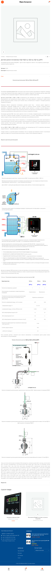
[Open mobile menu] (2, 2)
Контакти (20, 553)
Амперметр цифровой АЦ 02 (13, 517)
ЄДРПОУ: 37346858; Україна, (8, 533)
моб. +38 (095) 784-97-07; (8, 537)
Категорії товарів (38, 548)
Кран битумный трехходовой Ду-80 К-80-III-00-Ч (40, 541)
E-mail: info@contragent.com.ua (8, 541)
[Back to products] (47, 57)
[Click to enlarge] (3, 52)
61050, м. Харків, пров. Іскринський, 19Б (11, 535)
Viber (14, 537)
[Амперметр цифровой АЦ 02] (13, 504)
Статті (19, 558)
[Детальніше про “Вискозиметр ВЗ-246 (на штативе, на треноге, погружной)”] (38, 514)
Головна (3, 56)
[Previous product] (46, 57)
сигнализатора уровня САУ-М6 (22, 249)
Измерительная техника (11, 56)
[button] (13, 514)
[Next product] (49, 57)
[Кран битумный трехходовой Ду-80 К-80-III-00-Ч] (28, 543)
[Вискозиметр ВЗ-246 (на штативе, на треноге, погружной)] (38, 504)
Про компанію (21, 551)
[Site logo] (25, 2)
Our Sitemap (20, 555)
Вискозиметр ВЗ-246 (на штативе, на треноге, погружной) (38, 518)
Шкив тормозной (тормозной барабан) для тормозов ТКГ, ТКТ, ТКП (40, 534)
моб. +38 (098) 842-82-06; (8, 539)
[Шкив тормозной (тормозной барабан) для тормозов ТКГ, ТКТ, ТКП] (28, 535)
